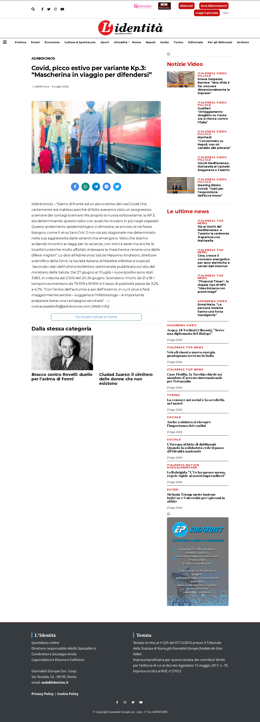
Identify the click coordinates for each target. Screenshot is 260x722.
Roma (136, 42)
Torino (178, 42)
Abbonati (186, 5)
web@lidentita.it (54, 682)
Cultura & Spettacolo (80, 42)
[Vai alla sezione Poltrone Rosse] (164, 6)
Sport (105, 42)
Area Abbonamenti (214, 5)
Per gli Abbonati (220, 42)
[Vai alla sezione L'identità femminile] (141, 6)
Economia (52, 42)
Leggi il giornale (207, 12)
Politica (20, 42)
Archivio (243, 42)
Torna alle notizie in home (96, 317)
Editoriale (195, 42)
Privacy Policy (42, 694)
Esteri (35, 42)
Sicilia (164, 42)
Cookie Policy (67, 694)
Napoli (150, 42)
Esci (226, 12)
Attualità (120, 42)
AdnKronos (43, 58)
